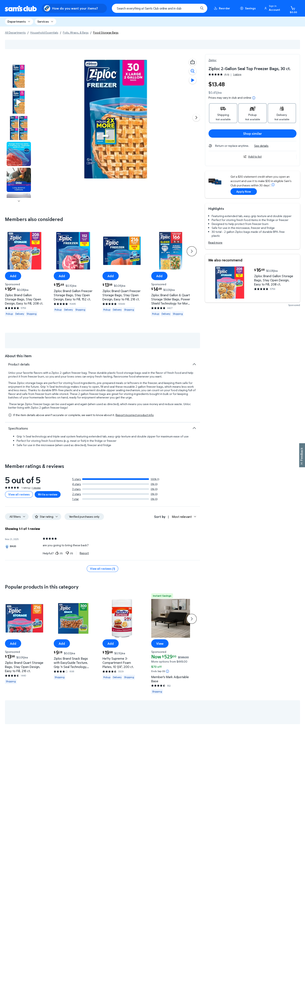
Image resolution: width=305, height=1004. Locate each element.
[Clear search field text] (192, 8)
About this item (18, 355)
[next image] (19, 201)
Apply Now (243, 191)
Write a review (47, 494)
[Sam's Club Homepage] (21, 8)
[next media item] (196, 117)
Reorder (224, 8)
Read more (215, 242)
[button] (272, 8)
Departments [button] (16, 21)
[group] (225, 74)
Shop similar (252, 133)
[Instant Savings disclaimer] (167, 671)
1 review (36, 487)
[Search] (202, 8)
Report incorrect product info (135, 415)
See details (261, 146)
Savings (250, 8)
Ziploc (212, 60)
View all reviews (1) (102, 569)
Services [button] (43, 21)
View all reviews (19, 494)
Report (84, 553)
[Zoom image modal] (192, 71)
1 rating (237, 74)
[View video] (192, 80)
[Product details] (194, 364)
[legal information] (253, 98)
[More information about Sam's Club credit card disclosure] (273, 184)
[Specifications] (194, 428)
